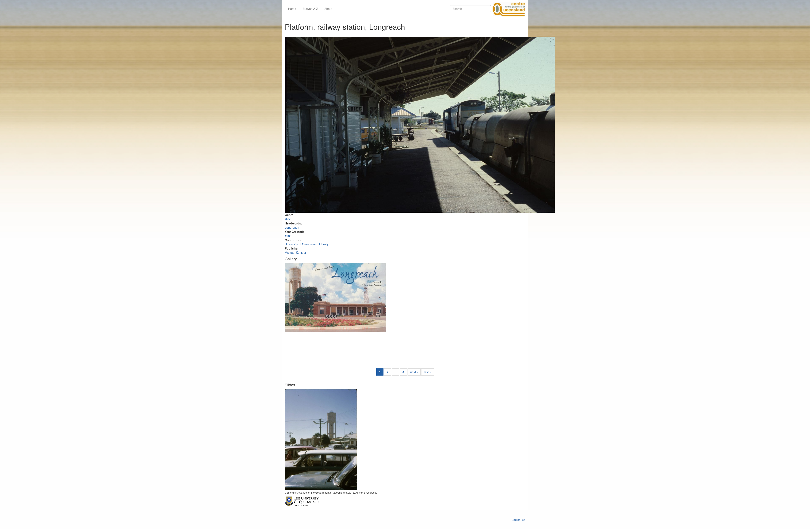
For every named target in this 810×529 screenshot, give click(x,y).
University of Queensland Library (306, 244)
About (328, 9)
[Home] (508, 8)
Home (292, 9)
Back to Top (518, 519)
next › (414, 372)
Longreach (292, 227)
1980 (288, 236)
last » (427, 372)
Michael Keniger (295, 252)
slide (288, 219)
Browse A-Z (310, 9)
